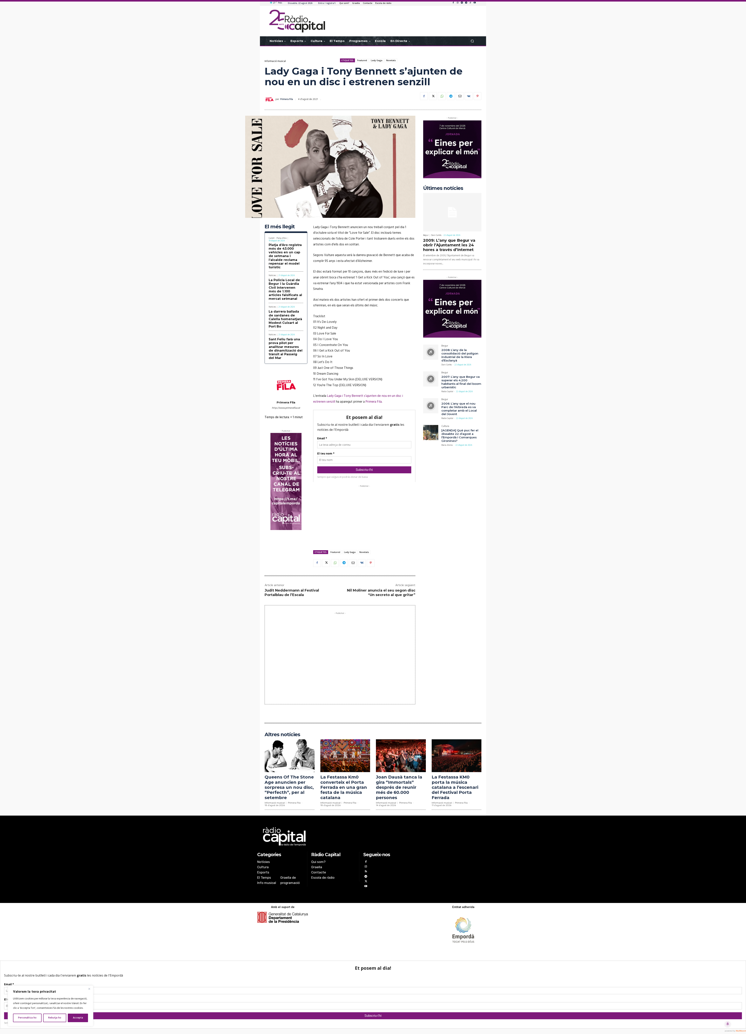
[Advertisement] (364, 515)
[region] (50, 1005)
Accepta (78, 1018)
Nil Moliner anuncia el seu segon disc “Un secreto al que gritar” (381, 592)
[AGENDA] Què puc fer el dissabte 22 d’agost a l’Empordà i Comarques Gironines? (459, 435)
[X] (433, 96)
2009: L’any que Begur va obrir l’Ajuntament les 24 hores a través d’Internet (449, 245)
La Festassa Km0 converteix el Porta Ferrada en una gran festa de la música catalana (343, 787)
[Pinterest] (477, 96)
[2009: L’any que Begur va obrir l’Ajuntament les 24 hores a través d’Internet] (452, 212)
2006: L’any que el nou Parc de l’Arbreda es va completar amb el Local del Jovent (459, 409)
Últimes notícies (443, 188)
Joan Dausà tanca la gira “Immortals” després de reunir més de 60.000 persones (399, 787)
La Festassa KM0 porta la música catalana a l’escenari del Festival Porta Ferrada (455, 787)
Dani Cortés (436, 235)
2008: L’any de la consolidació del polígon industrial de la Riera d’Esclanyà (459, 355)
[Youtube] (474, 3)
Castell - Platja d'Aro (278, 238)
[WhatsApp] (442, 96)
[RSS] (365, 871)
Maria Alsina (447, 445)
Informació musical (275, 61)
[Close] (89, 988)
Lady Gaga (376, 60)
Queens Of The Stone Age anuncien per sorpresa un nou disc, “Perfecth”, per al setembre (289, 787)
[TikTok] (470, 3)
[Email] (460, 96)
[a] (333, 836)
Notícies (272, 276)
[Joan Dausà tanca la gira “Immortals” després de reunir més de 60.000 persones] (401, 755)
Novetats (391, 60)
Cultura (445, 426)
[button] (472, 41)
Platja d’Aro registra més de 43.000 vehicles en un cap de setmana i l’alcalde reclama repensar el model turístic (285, 256)
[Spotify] (462, 3)
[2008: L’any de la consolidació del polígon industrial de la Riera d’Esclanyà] (430, 352)
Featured (362, 60)
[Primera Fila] (270, 99)
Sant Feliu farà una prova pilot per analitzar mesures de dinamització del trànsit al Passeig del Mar (285, 348)
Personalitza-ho (27, 1018)
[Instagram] (457, 3)
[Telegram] (466, 3)
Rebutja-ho (54, 1018)
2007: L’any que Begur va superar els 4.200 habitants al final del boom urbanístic (461, 382)
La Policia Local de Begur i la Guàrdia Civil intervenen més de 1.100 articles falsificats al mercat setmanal (285, 289)
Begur (426, 235)
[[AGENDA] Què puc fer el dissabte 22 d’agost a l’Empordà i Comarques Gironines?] (430, 432)
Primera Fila (286, 99)
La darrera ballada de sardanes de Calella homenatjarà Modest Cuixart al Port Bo (285, 319)
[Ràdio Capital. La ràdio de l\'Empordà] (297, 21)
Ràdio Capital (447, 391)
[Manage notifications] (728, 1024)
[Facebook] (453, 3)
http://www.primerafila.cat (286, 408)
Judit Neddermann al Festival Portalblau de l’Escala (292, 592)
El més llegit (280, 227)
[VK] (468, 96)
